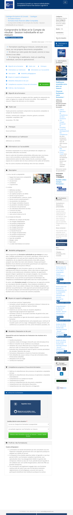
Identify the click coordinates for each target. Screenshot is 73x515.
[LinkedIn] (61, 374)
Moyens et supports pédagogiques (18, 77)
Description (11, 73)
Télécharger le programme (61, 44)
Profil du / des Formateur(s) (16, 88)
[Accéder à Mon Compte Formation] (61, 189)
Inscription (45, 84)
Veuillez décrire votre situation (16, 421)
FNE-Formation (63, 149)
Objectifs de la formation (15, 66)
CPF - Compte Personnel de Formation (63, 124)
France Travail (62, 153)
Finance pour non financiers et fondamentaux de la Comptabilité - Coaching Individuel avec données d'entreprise (61, 293)
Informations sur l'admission (17, 70)
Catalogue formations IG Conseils (17, 16)
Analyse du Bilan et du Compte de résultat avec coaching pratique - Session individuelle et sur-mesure (61, 329)
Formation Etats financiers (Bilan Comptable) (23, 21)
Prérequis (43, 66)
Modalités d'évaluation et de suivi (18, 81)
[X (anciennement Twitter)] (64, 369)
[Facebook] (59, 369)
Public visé (31, 66)
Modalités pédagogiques (28, 73)
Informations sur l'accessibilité (40, 70)
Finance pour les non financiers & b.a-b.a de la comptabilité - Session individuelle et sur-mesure (61, 272)
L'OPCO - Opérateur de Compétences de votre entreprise (64, 114)
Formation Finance (14, 19)
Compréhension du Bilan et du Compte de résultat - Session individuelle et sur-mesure (61, 310)
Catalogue (33, 16)
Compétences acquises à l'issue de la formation (22, 84)
